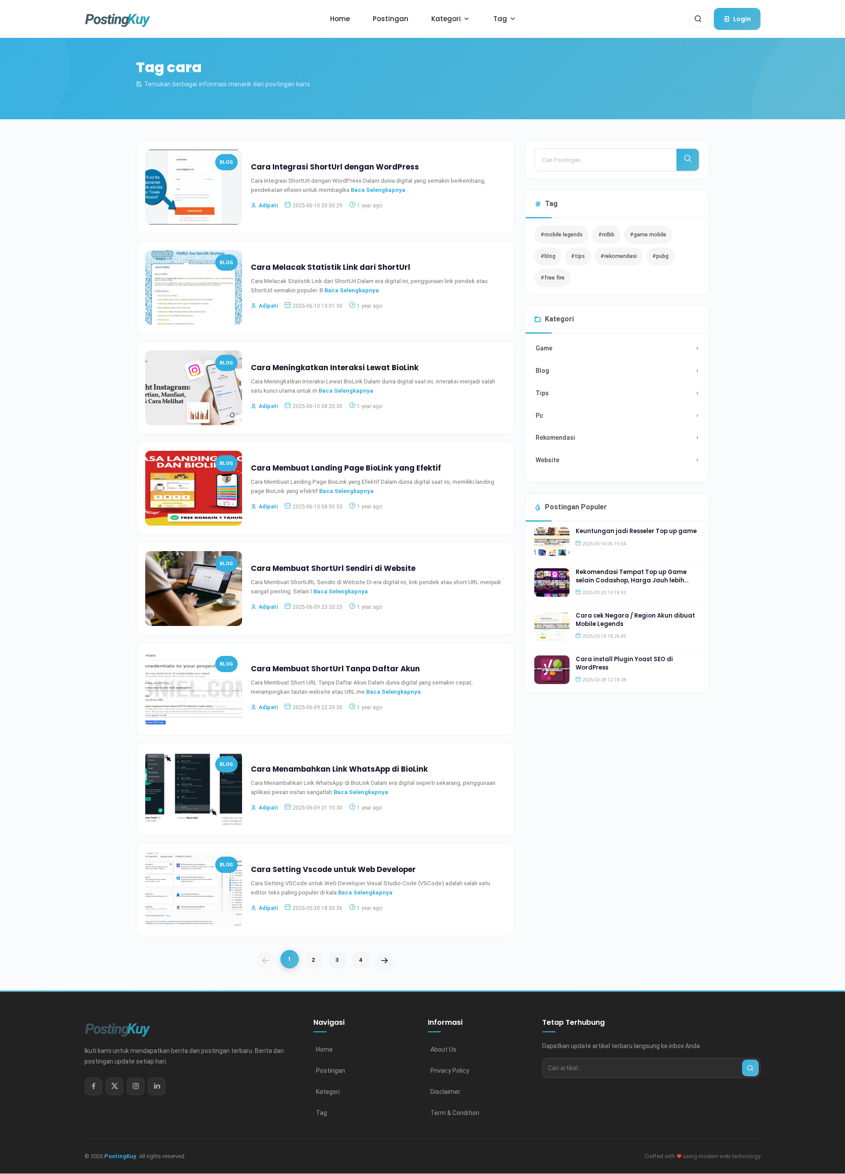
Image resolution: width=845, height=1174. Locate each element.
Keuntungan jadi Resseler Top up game (636, 531)
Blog (226, 162)
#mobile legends (561, 234)
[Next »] (384, 961)
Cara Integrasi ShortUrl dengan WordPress (335, 167)
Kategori (328, 1091)
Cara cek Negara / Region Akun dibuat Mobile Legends (635, 619)
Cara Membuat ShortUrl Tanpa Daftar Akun (335, 668)
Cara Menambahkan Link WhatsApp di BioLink (339, 769)
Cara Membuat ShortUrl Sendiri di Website (333, 568)
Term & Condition (454, 1112)
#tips (578, 256)
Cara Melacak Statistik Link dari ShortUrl (330, 267)
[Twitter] (114, 1086)
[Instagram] (135, 1086)
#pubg (660, 256)
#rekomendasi (618, 256)
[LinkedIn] (156, 1086)
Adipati (268, 205)
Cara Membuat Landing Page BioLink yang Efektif (346, 468)
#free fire (552, 277)
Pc (539, 415)
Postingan (330, 1070)
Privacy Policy (449, 1070)
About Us (443, 1049)
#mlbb (606, 234)
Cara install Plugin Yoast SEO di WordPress (624, 663)
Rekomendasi (555, 437)
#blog (547, 256)
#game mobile (648, 234)
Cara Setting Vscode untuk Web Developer (333, 869)
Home (324, 1049)
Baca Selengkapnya (378, 190)
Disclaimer (445, 1091)
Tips (542, 393)
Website (547, 460)
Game (544, 348)
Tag (321, 1112)
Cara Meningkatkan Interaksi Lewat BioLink (335, 367)
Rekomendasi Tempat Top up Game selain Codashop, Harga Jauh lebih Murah (631, 580)
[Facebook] (93, 1086)
